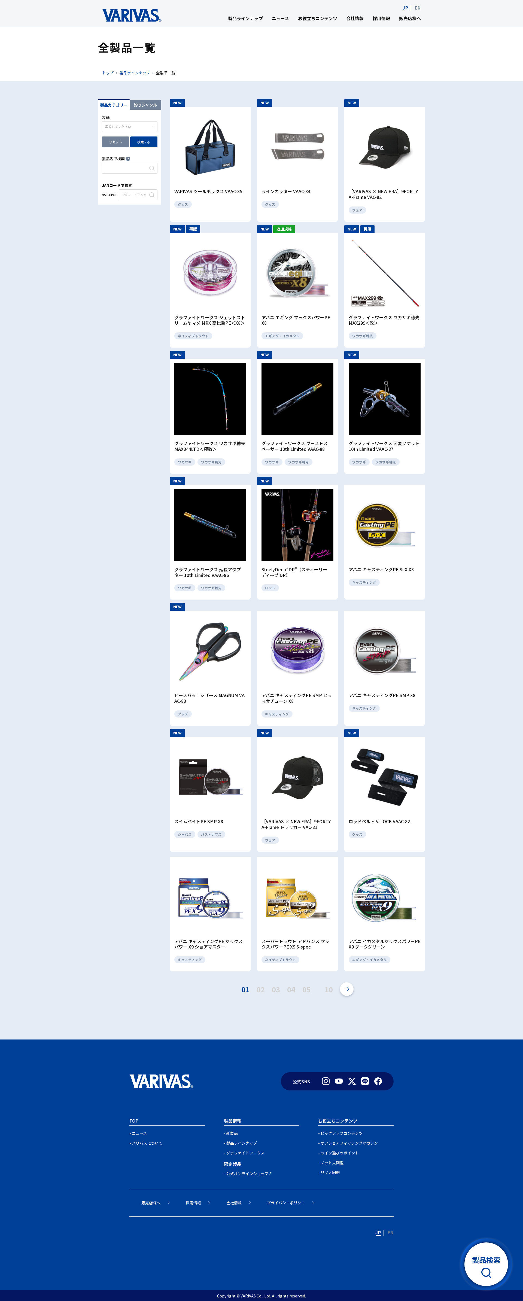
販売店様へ (410, 18)
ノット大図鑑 (332, 1162)
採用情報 (381, 18)
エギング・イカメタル (282, 335)
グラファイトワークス (245, 1153)
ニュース (280, 18)
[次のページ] (347, 989)
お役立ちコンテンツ (317, 18)
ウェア (357, 210)
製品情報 (232, 1120)
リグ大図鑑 (330, 1172)
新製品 (232, 1133)
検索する (143, 141)
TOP (133, 1120)
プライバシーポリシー (286, 1202)
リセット (115, 141)
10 (329, 989)
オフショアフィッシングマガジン (349, 1143)
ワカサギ (185, 462)
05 (306, 989)
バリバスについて (147, 1143)
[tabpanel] (129, 157)
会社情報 (355, 18)
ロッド (270, 587)
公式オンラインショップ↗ (249, 1173)
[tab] (114, 104)
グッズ (183, 204)
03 (276, 989)
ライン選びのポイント (340, 1153)
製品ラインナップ (245, 18)
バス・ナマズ (211, 834)
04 (291, 989)
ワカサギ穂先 (362, 335)
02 (261, 989)
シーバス (185, 834)
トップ (108, 72)
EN (418, 7)
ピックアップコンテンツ (342, 1133)
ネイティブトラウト (193, 335)
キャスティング (364, 582)
